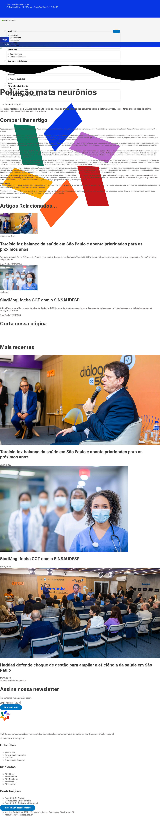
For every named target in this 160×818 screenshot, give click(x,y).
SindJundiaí (14, 40)
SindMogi (14, 43)
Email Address (7, 703)
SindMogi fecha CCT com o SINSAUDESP (39, 300)
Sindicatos (12, 31)
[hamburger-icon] (116, 31)
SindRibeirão (15, 45)
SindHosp (14, 35)
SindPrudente (15, 38)
